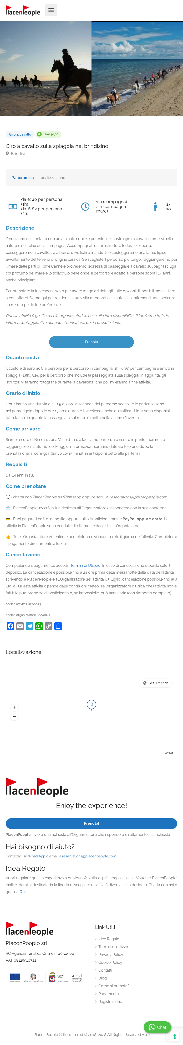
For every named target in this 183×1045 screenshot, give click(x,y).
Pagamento (108, 994)
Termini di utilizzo (113, 947)
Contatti (105, 970)
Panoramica (23, 177)
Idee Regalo (108, 939)
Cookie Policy (110, 962)
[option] (137, 68)
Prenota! (91, 823)
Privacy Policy (110, 954)
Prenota (91, 342)
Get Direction (158, 683)
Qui (22, 891)
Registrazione (110, 1001)
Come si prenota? (113, 986)
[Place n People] (23, 10)
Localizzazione (51, 177)
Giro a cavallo (20, 134)
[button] (14, 707)
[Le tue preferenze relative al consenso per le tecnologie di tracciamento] (174, 1036)
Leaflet (168, 753)
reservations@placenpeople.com (89, 856)
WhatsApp (36, 856)
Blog (102, 978)
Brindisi (17, 153)
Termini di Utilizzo (85, 565)
